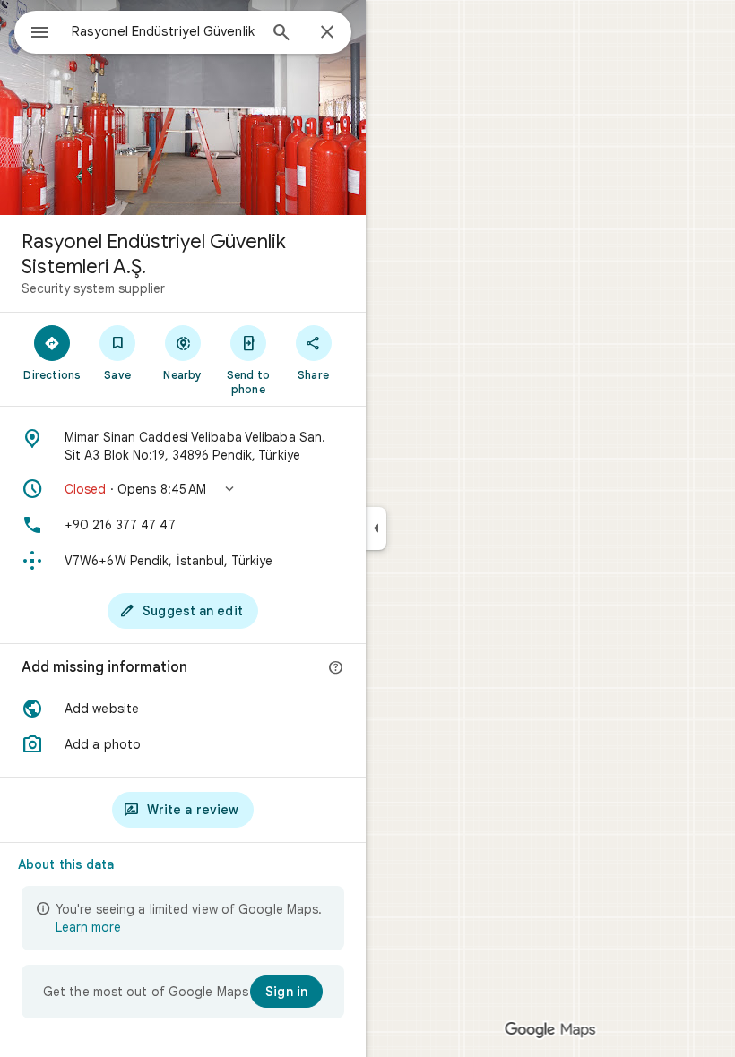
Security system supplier (93, 288)
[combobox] (164, 31)
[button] (183, 489)
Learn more (88, 927)
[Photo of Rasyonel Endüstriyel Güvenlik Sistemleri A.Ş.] (183, 107)
